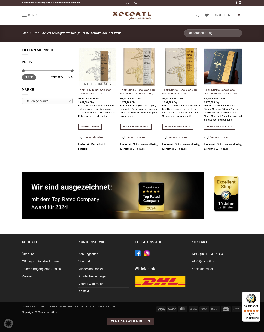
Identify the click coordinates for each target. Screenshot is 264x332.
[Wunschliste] (207, 15)
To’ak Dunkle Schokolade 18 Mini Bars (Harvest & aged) (137, 91)
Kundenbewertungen (92, 276)
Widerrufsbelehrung (62, 306)
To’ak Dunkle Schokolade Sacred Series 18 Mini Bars (220, 91)
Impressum (29, 306)
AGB (42, 306)
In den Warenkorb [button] (136, 127)
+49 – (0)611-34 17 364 (207, 254)
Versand (84, 261)
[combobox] (47, 101)
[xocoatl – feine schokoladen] (132, 15)
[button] (29, 15)
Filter (29, 77)
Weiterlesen (90, 127)
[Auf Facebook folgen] (236, 2)
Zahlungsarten (88, 254)
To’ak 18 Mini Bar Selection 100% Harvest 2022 (94, 91)
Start (25, 33)
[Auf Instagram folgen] (240, 2)
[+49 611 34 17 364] (136, 3)
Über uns (28, 254)
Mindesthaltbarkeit (91, 269)
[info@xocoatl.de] (128, 3)
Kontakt (83, 291)
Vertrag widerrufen (91, 283)
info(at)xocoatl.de (203, 261)
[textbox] (46, 101)
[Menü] (257, 294)
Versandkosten (94, 137)
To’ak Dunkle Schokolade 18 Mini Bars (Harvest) (179, 91)
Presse (27, 276)
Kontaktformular (202, 269)
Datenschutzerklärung (98, 306)
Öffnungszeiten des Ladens (40, 261)
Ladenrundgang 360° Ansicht (42, 269)
